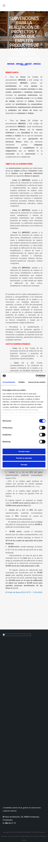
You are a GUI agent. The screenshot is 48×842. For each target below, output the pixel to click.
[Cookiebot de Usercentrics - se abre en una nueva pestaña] (35, 375)
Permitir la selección (24, 458)
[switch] (42, 428)
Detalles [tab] (22, 382)
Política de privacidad (32, 836)
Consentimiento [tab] (9, 382)
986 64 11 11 (10, 823)
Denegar (24, 465)
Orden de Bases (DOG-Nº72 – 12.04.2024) (24, 592)
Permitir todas (24, 451)
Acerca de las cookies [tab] (36, 382)
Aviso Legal (20, 836)
